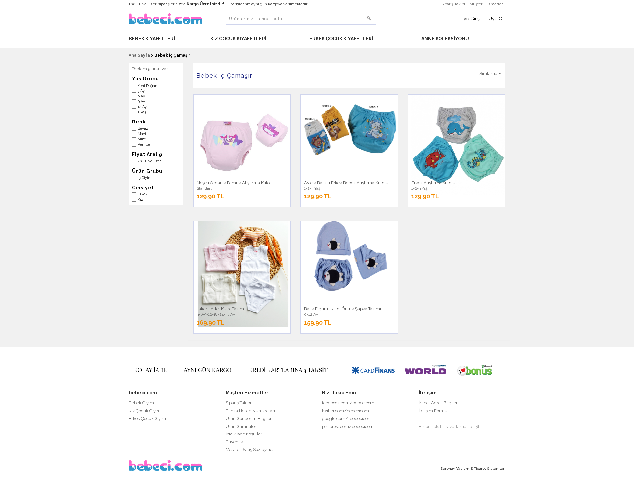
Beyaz (143, 128)
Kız (140, 199)
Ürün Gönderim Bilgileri (249, 418)
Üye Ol (496, 18)
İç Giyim (145, 178)
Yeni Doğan (147, 86)
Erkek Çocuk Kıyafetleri (341, 38)
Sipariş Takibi (453, 4)
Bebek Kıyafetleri (152, 38)
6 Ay (141, 96)
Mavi (142, 134)
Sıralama (488, 73)
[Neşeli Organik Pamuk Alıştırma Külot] (243, 141)
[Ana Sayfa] (165, 18)
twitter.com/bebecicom (345, 410)
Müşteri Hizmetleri (486, 4)
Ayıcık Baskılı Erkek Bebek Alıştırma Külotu (346, 182)
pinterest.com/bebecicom (348, 426)
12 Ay (142, 107)
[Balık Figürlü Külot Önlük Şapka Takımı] (351, 256)
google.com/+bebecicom (347, 418)
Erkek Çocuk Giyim (147, 418)
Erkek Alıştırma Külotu (433, 182)
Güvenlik (234, 441)
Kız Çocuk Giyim (145, 410)
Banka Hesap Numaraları (250, 410)
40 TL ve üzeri (150, 161)
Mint (142, 139)
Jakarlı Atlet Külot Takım (220, 308)
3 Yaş (142, 112)
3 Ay (141, 91)
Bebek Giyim (141, 402)
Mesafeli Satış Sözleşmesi (250, 449)
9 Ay (141, 101)
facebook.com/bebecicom (348, 402)
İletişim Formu (433, 410)
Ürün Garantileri (241, 426)
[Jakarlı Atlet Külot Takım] (243, 274)
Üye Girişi (470, 18)
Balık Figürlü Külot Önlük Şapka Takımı (342, 308)
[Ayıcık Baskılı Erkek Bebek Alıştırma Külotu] (351, 130)
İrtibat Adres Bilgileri (439, 402)
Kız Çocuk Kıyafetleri (238, 38)
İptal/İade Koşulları (244, 434)
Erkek (142, 194)
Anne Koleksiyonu (445, 38)
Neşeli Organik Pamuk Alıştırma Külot (234, 182)
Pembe (144, 144)
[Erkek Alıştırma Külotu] (458, 145)
